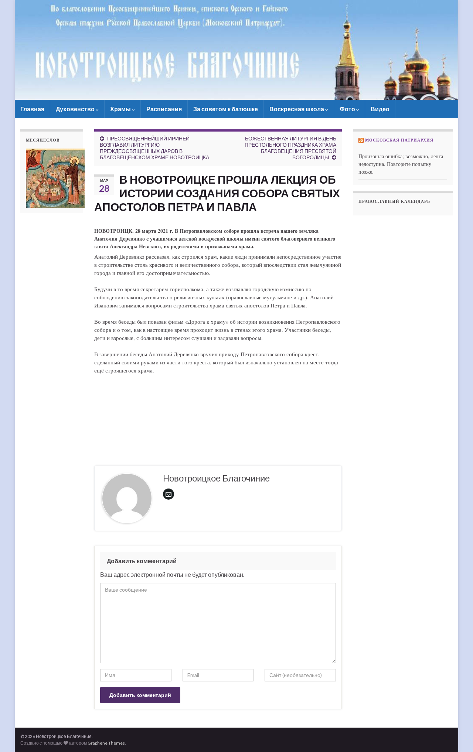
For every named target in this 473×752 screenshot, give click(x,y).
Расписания (164, 108)
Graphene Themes (106, 743)
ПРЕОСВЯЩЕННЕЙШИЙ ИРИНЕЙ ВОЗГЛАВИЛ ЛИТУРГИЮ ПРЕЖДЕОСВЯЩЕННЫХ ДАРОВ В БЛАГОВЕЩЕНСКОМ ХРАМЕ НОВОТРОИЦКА (154, 147)
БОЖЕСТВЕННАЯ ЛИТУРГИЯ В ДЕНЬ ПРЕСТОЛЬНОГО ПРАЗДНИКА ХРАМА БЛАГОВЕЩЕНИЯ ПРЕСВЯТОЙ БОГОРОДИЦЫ (290, 147)
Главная (32, 108)
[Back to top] (456, 735)
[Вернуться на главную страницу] (236, 50)
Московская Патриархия (399, 140)
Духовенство (76, 108)
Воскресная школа (297, 108)
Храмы (121, 108)
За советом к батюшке (225, 108)
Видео (380, 108)
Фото (348, 108)
